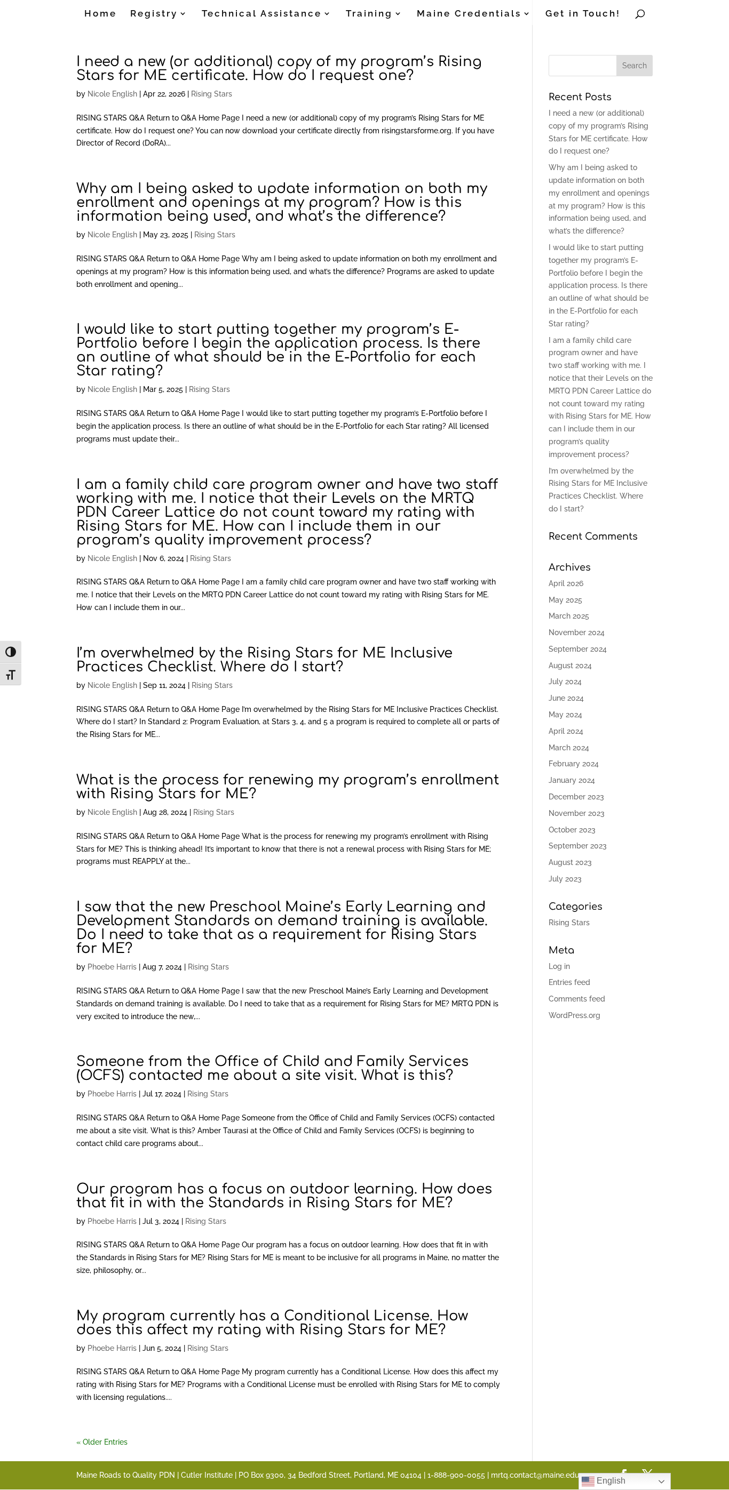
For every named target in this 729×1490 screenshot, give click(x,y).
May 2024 (565, 714)
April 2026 (566, 583)
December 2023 (576, 796)
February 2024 (574, 763)
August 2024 (570, 665)
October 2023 (572, 830)
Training (369, 14)
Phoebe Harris (112, 967)
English (610, 1480)
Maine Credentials (469, 14)
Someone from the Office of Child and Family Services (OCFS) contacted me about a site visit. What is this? (272, 1068)
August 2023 (570, 862)
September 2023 (578, 846)
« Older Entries (102, 1442)
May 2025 (565, 600)
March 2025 (569, 616)
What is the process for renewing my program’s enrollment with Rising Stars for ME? (287, 787)
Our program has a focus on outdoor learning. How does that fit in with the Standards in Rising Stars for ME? (284, 1196)
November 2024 (577, 632)
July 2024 (565, 681)
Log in (559, 966)
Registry (154, 14)
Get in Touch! (583, 14)
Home (100, 14)
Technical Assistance (262, 14)
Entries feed (569, 982)
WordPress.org (574, 1015)
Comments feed (577, 999)
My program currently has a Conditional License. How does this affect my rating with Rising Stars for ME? (272, 1322)
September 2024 (578, 649)
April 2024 (566, 731)
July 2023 (565, 879)
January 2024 (572, 780)
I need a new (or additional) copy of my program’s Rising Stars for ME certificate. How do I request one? (279, 68)
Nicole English (112, 94)
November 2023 (577, 813)
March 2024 (569, 747)
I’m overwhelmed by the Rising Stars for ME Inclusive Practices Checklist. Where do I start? (264, 660)
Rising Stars (211, 94)
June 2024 (566, 698)
